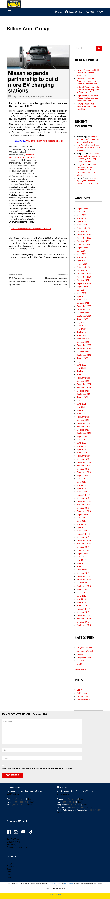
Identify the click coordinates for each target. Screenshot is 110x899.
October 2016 (83, 582)
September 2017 (84, 550)
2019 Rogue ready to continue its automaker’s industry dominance (22, 280)
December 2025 (84, 234)
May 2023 (81, 328)
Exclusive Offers (13, 841)
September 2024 (84, 283)
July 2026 (81, 211)
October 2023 (83, 312)
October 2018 (83, 507)
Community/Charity (85, 650)
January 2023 (83, 341)
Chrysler (10, 866)
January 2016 (83, 612)
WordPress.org (83, 699)
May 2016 (81, 599)
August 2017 (82, 553)
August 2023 (82, 319)
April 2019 (81, 488)
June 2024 (81, 293)
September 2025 (84, 244)
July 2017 (81, 556)
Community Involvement (17, 847)
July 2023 (81, 322)
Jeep (9, 869)
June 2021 (81, 403)
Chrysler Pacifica (84, 647)
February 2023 (83, 338)
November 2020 (84, 426)
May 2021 (81, 406)
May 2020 (81, 446)
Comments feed (84, 696)
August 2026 (82, 208)
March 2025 (82, 263)
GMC (79, 663)
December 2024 (84, 273)
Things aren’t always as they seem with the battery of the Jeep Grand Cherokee (88, 157)
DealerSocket (68, 883)
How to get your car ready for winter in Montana (88, 148)
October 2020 (83, 429)
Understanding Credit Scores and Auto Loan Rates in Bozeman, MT (87, 81)
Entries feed (82, 693)
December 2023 (84, 306)
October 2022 (83, 351)
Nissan (58, 96)
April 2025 (81, 260)
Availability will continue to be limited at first (22, 156)
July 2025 (81, 250)
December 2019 (84, 462)
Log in (79, 689)
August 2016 (82, 589)
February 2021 (83, 416)
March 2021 (82, 413)
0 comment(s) (40, 714)
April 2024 (81, 296)
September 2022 (84, 354)
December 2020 (84, 423)
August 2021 (82, 397)
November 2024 (84, 276)
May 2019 (81, 485)
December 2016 (84, 576)
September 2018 (84, 511)
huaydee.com (83, 164)
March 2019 (82, 491)
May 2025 (81, 257)
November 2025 (84, 237)
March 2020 (82, 452)
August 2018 (82, 514)
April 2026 (81, 221)
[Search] (99, 48)
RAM (9, 871)
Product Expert (37, 96)
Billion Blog (11, 844)
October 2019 (83, 468)
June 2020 (81, 442)
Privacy (51, 894)
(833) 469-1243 (71, 799)
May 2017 (81, 559)
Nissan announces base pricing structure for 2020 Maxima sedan (55, 280)
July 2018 (81, 517)
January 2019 (83, 498)
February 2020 (83, 455)
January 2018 (83, 537)
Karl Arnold (82, 145)
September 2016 (84, 586)
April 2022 (81, 371)
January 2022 (83, 380)
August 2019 (82, 475)
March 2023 (82, 335)
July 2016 (81, 592)
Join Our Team (13, 839)
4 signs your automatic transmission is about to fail (88, 139)
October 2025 (83, 241)
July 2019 (81, 478)
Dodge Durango (84, 657)
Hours (29, 799)
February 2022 (83, 377)
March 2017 (82, 566)
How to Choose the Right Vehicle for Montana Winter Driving (88, 72)
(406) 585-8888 (78, 807)
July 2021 (81, 400)
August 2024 (82, 286)
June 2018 (81, 520)
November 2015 (84, 618)
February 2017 (83, 569)
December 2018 (84, 501)
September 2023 (84, 315)
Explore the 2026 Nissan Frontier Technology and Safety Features (87, 98)
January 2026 (83, 231)
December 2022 (84, 345)
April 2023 (81, 332)
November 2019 (84, 465)
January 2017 (83, 573)
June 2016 (81, 595)
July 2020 (81, 439)
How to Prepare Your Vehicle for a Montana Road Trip (86, 106)
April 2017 (81, 563)
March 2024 (82, 299)
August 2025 (82, 247)
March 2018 (82, 530)
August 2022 (82, 358)
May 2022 (81, 367)
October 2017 (83, 546)
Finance (80, 660)
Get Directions (13, 793)
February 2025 (83, 267)
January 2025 (83, 270)
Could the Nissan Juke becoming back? (44, 140)
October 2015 (83, 621)
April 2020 (81, 449)
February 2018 (83, 533)
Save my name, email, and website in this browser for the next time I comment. (38, 768)
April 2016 (81, 602)
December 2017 (84, 540)
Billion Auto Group (28, 28)
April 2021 (81, 410)
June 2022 (81, 364)
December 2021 (84, 384)
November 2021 (84, 387)
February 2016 (83, 608)
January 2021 (83, 419)
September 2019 (84, 472)
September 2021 (84, 393)
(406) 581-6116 (94, 810)
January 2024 (83, 302)
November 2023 (84, 309)
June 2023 (81, 325)
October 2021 (83, 390)
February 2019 (83, 494)
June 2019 (81, 481)
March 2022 (82, 374)
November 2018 (84, 504)
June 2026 (81, 215)
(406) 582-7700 (74, 804)
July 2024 (81, 289)
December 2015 (84, 615)
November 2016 (84, 579)
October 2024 (83, 280)
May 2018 (81, 524)
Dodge (80, 654)
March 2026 (82, 224)
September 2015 (84, 625)
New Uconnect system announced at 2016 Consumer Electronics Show (86, 169)
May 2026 (81, 218)
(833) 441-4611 (19, 799)
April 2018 (81, 527)
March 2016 (82, 605)
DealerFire (52, 883)
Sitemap (58, 894)
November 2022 (84, 348)
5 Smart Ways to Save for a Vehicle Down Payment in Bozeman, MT (88, 89)
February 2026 (83, 228)
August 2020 (82, 436)
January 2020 (83, 459)
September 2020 (84, 432)
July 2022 (81, 361)
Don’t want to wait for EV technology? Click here (31, 228)
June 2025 (81, 254)
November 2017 (84, 543)
